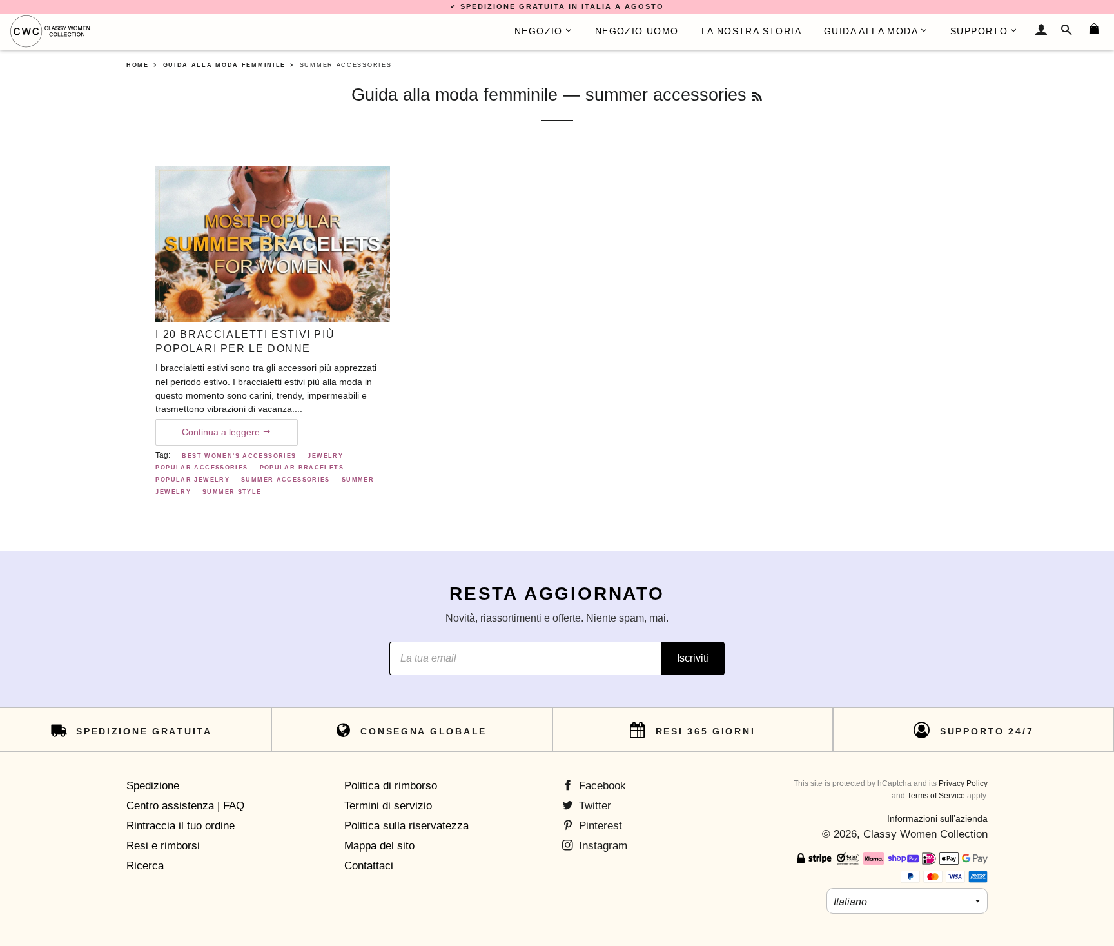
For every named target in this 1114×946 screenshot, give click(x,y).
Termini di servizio (388, 806)
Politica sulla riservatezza (406, 826)
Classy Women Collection (925, 834)
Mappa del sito (379, 846)
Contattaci (368, 866)
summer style (232, 492)
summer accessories (285, 480)
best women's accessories (239, 456)
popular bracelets (302, 467)
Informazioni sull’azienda (937, 818)
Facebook (601, 786)
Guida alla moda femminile (454, 94)
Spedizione (152, 786)
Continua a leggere (222, 432)
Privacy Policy (963, 783)
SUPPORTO (979, 31)
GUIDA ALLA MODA (871, 31)
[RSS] (757, 97)
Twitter (593, 806)
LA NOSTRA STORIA (751, 31)
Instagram (601, 846)
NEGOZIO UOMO (637, 31)
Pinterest (599, 826)
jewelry (325, 456)
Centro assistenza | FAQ (185, 806)
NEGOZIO (538, 31)
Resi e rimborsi (163, 846)
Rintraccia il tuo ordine (180, 826)
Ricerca (145, 866)
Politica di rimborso (390, 786)
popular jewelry (192, 480)
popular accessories (201, 467)
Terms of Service (936, 795)
